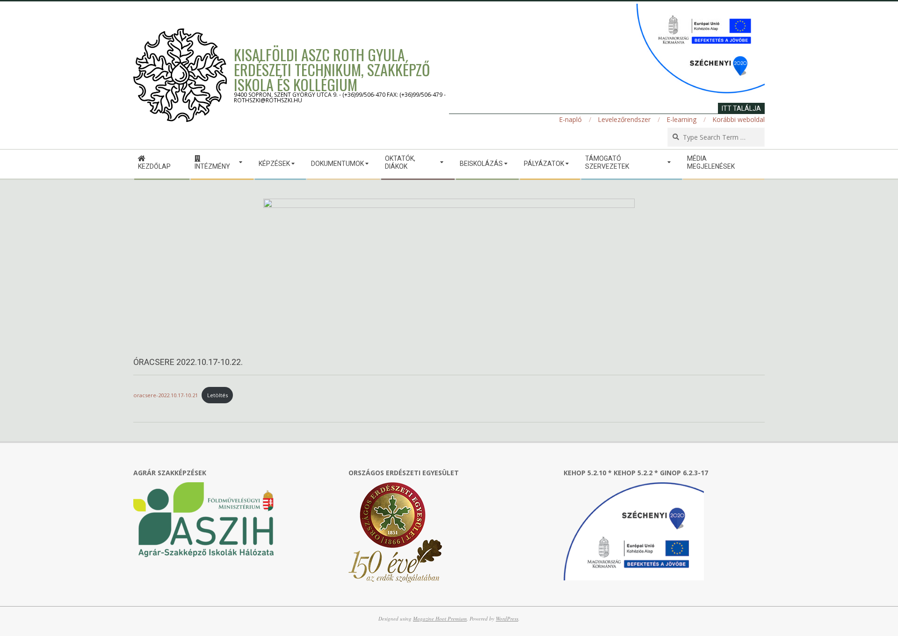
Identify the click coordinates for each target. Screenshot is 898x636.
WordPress (507, 618)
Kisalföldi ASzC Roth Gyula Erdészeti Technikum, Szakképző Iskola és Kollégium (332, 69)
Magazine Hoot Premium (440, 618)
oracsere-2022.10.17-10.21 (165, 395)
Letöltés (217, 395)
